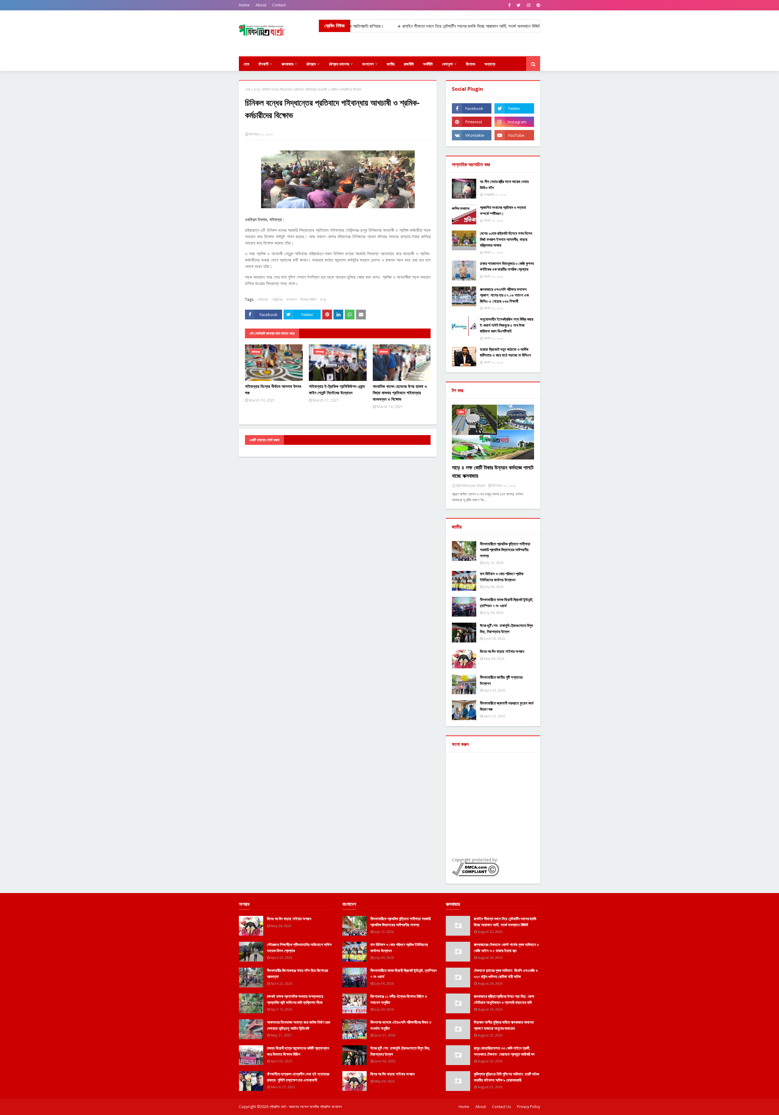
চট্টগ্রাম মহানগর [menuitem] (339, 64)
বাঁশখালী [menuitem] (263, 64)
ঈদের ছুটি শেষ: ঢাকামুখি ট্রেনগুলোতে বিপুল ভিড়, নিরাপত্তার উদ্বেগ (506, 628)
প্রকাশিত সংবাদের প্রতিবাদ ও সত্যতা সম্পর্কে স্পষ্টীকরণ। (503, 210)
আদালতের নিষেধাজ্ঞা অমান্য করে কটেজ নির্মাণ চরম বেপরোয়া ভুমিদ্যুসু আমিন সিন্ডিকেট (298, 1025)
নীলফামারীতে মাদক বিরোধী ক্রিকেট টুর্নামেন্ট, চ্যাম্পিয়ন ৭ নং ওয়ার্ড (506, 602)
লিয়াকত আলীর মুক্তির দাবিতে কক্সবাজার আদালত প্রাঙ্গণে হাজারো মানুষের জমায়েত (504, 1025)
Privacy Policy (528, 1106)
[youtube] (514, 135)
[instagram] (528, 5)
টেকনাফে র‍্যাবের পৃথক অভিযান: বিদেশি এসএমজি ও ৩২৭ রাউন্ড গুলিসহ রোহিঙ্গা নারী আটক (506, 973)
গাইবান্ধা (263, 299)
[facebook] (509, 5)
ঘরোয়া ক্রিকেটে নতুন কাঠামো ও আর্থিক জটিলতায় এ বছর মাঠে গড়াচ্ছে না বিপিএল (505, 352)
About (261, 5)
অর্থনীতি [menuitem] (428, 64)
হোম (247, 89)
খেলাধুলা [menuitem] (447, 64)
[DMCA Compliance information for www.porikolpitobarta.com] (475, 875)
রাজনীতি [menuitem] (409, 64)
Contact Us (501, 1106)
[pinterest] (537, 5)
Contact (279, 5)
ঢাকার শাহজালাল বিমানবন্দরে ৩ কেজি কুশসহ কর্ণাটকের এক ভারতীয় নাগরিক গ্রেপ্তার (507, 266)
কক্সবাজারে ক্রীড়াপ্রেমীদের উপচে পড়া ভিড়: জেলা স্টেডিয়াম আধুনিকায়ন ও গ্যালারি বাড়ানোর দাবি (504, 999)
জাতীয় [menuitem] (391, 64)
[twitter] (518, 5)
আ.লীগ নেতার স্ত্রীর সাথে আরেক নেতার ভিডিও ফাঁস (504, 184)
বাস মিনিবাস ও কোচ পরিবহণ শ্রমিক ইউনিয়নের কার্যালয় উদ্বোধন (501, 576)
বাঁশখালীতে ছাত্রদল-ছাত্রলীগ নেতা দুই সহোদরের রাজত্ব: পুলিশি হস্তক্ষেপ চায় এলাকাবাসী (298, 1077)
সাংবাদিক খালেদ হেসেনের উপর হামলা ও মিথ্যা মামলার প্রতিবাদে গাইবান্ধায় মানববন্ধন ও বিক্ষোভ (400, 392)
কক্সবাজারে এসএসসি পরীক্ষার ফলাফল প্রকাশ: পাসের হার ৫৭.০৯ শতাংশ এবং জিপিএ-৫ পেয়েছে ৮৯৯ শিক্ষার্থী (504, 295)
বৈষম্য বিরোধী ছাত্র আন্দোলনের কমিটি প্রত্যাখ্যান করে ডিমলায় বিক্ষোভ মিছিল (298, 1051)
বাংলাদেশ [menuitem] (368, 64)
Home (244, 5)
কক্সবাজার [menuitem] (287, 64)
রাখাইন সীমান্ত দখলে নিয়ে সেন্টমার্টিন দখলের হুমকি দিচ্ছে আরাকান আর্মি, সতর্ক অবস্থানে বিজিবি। (424, 26)
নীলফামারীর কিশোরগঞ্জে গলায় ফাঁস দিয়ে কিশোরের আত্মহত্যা (297, 973)
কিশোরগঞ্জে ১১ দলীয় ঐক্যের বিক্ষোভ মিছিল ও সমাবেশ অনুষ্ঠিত (398, 999)
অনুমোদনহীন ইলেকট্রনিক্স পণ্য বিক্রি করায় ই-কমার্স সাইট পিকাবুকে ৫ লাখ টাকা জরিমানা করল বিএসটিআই (506, 325)
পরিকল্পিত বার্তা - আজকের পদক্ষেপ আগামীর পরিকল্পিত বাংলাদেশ (305, 1106)
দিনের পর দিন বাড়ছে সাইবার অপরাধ (502, 651)
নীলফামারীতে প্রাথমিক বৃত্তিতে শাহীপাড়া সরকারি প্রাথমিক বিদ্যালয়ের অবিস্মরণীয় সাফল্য (505, 549)
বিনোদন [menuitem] (470, 64)
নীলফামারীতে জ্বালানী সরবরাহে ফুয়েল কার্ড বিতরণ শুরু (506, 706)
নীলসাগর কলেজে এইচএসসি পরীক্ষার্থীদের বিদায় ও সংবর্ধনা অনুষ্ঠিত (400, 1025)
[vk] (471, 135)
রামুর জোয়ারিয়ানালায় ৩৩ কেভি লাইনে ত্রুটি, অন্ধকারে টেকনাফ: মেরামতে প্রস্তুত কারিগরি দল (504, 1051)
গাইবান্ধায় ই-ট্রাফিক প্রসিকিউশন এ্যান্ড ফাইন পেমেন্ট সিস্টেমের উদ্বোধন (337, 389)
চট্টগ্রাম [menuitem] (311, 64)
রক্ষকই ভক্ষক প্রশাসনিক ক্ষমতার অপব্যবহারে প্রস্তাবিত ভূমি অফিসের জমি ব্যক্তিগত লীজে (295, 999)
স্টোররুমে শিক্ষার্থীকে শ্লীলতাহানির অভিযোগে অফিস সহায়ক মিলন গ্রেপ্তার (299, 947)
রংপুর (256, 89)
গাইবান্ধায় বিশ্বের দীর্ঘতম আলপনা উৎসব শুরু (273, 389)
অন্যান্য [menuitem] (489, 64)
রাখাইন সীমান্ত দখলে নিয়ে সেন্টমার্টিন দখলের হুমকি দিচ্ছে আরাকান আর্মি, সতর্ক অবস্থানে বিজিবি (505, 921)
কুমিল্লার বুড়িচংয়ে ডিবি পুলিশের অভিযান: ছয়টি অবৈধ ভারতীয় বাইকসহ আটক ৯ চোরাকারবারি (506, 1077)
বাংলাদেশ (291, 299)
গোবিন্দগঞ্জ (277, 299)
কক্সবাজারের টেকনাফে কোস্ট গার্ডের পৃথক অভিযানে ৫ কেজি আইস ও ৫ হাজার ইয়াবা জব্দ (506, 947)
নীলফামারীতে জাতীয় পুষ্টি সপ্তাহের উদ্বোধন (501, 680)
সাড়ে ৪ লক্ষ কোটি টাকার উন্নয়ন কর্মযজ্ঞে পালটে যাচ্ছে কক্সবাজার (492, 471)
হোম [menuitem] (246, 64)
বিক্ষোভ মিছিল (308, 299)
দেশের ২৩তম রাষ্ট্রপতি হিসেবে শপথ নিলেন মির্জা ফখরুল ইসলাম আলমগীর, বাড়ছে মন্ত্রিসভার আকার (506, 239)
